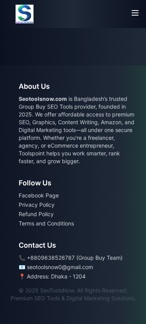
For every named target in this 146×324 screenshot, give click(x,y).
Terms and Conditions (46, 223)
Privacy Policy (37, 204)
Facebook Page (39, 195)
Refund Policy (36, 214)
